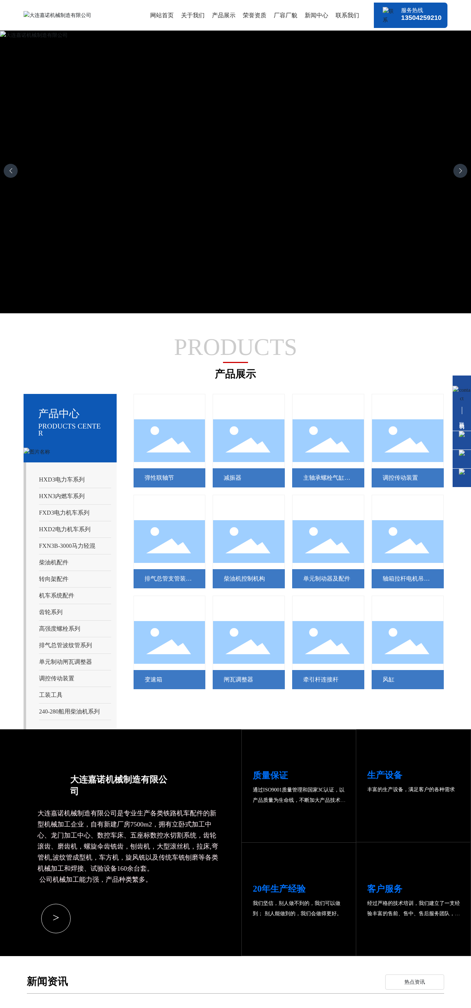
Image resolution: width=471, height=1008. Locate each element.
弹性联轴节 (159, 478)
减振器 (232, 478)
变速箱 (153, 679)
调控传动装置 (400, 478)
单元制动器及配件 (326, 578)
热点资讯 (414, 982)
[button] (460, 171)
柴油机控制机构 (244, 578)
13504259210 (421, 17)
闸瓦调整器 (238, 679)
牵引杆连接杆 (321, 679)
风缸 (388, 679)
